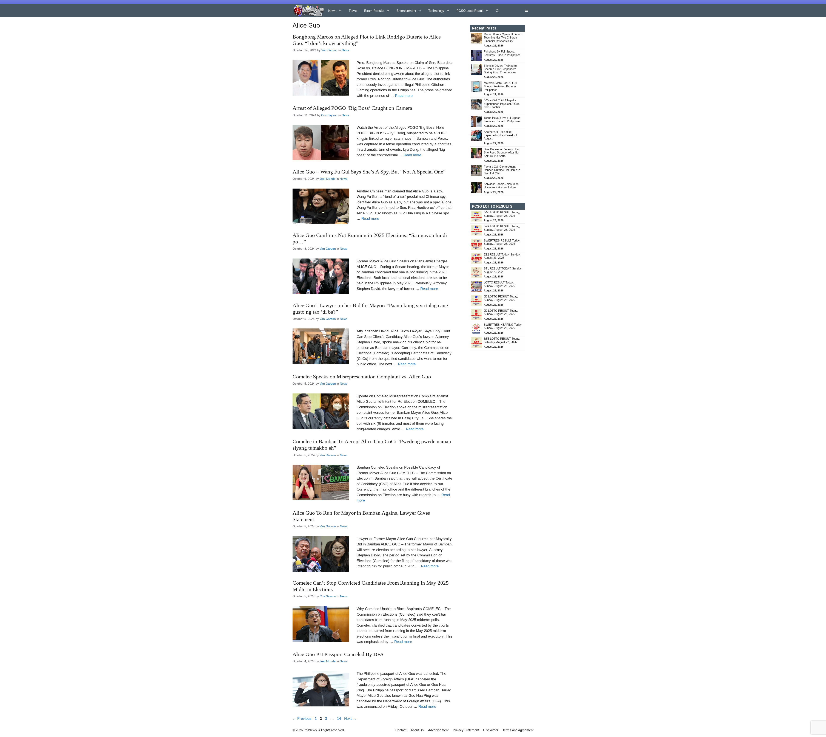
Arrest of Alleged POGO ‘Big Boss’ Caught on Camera (352, 108)
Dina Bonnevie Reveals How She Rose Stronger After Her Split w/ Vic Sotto (501, 153)
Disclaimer (490, 730)
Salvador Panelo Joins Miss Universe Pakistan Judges (501, 185)
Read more (404, 96)
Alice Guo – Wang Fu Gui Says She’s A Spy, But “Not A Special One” (369, 172)
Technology (436, 10)
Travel (353, 10)
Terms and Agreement (517, 730)
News (332, 10)
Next (350, 719)
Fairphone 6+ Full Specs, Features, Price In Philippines (502, 53)
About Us (417, 730)
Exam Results (374, 10)
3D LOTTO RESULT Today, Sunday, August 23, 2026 (501, 298)
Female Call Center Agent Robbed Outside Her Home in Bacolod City (502, 170)
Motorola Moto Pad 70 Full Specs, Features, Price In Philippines (500, 86)
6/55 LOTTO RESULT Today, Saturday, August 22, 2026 (502, 340)
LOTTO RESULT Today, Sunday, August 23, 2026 (499, 284)
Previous (302, 719)
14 (339, 719)
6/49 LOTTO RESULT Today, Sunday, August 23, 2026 (502, 228)
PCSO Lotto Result (469, 10)
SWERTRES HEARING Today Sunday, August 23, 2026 (503, 326)
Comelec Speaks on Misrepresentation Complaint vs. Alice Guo (362, 376)
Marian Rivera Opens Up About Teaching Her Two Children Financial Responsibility (503, 38)
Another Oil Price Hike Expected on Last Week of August (500, 135)
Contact (400, 730)
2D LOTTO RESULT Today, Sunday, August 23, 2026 (501, 312)
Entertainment (406, 10)
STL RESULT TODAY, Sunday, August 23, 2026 (503, 270)
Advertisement (438, 730)
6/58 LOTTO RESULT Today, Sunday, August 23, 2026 (502, 214)
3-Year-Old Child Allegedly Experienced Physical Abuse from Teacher (501, 104)
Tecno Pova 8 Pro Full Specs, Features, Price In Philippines (502, 119)
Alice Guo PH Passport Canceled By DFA (338, 654)
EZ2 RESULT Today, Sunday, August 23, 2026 (502, 256)
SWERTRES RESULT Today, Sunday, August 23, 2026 (502, 242)
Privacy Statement (466, 730)
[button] (497, 10)
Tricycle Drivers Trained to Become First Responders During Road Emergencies (500, 69)
